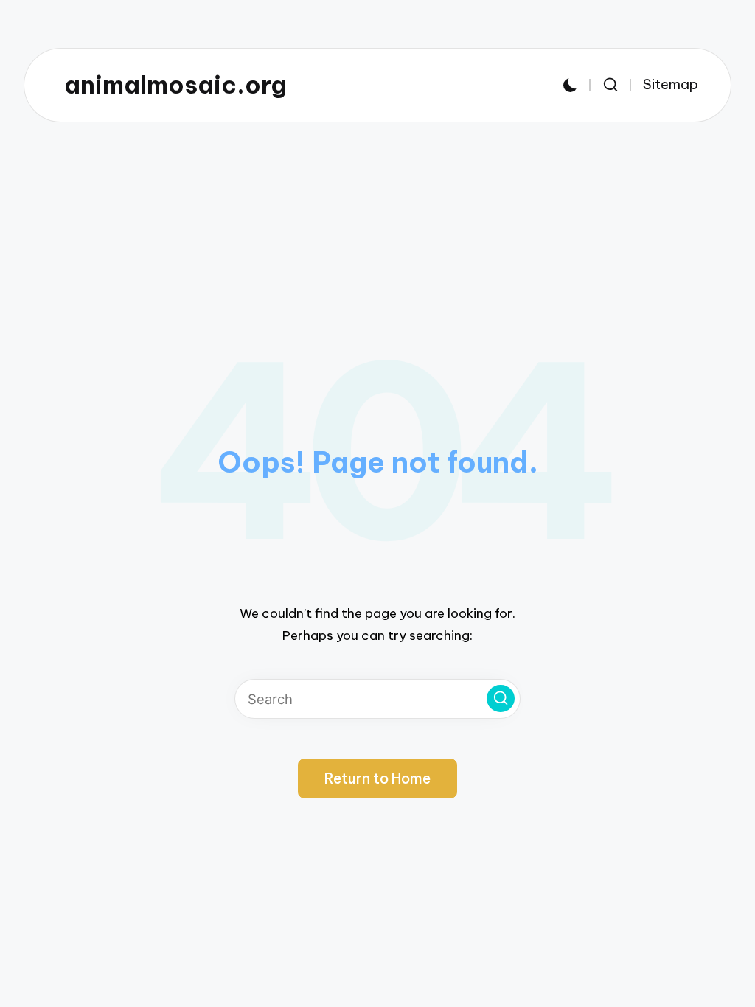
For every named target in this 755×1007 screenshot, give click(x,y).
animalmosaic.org (175, 85)
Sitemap (670, 84)
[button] (501, 699)
